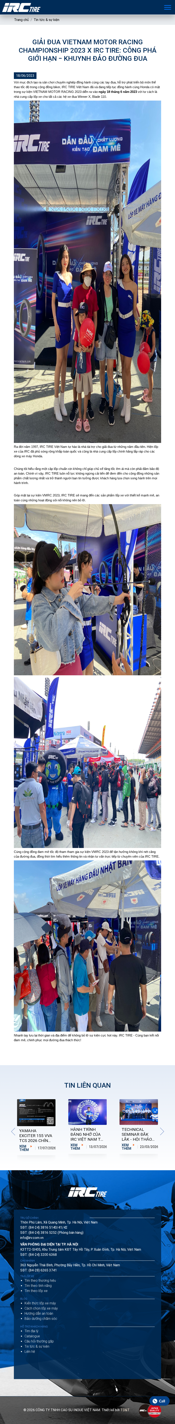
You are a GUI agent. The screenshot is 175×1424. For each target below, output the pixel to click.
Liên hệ (30, 1352)
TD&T (125, 1410)
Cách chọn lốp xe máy (41, 1308)
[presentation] (13, 1131)
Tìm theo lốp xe (36, 1291)
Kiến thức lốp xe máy (40, 1303)
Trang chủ (21, 20)
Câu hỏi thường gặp (39, 1341)
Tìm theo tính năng (38, 1286)
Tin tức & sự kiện (46, 20)
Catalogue (32, 1336)
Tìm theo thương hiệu (40, 1280)
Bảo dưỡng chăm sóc (41, 1319)
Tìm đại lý (31, 1331)
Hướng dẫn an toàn (39, 1313)
